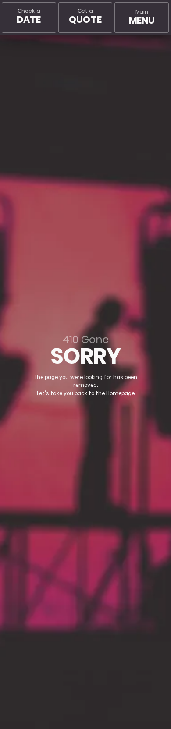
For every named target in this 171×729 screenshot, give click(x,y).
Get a (85, 16)
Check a (29, 16)
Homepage (120, 393)
